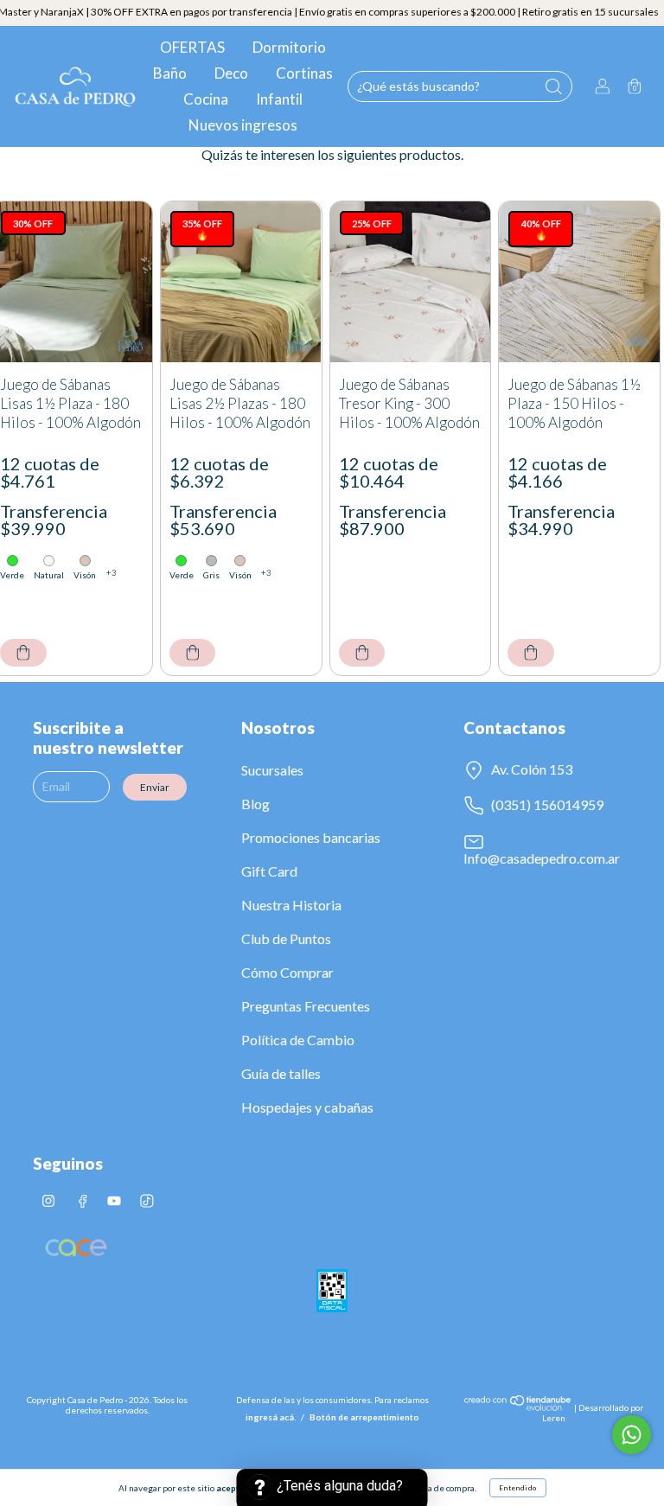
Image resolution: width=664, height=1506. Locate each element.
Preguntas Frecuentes (305, 1006)
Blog (255, 803)
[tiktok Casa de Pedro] (147, 1200)
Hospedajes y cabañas (307, 1107)
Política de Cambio (297, 1039)
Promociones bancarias (310, 837)
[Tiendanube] (518, 1407)
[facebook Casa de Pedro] (82, 1200)
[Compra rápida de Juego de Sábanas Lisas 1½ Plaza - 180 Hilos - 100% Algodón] (23, 653)
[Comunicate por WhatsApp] (631, 1434)
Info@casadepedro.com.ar (541, 858)
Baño (170, 73)
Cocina (205, 99)
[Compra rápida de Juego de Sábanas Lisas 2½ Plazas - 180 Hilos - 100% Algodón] (192, 653)
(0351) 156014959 (545, 804)
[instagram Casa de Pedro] (49, 1200)
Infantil (279, 99)
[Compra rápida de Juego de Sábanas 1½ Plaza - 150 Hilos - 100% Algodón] (531, 653)
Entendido (518, 1488)
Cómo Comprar (287, 972)
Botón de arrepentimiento (364, 1417)
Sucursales (272, 770)
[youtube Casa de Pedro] (115, 1200)
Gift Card (269, 871)
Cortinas (304, 73)
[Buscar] (553, 87)
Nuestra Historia (291, 905)
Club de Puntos (286, 938)
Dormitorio (289, 47)
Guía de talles (281, 1073)
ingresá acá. (271, 1417)
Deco (231, 73)
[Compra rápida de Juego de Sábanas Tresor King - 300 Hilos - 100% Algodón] (362, 653)
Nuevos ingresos (242, 125)
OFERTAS (192, 47)
